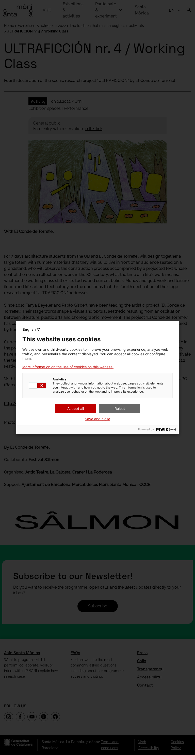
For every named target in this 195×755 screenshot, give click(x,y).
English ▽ (31, 329)
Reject (120, 408)
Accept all (75, 408)
